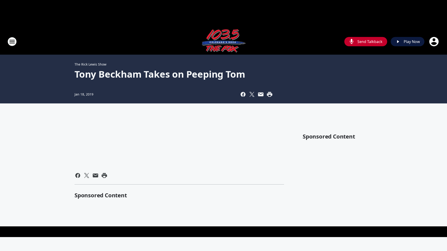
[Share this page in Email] (260, 94)
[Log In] (434, 41)
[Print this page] (269, 94)
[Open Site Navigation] (12, 41)
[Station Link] (223, 41)
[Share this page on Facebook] (243, 94)
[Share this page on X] (252, 94)
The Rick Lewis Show (90, 64)
